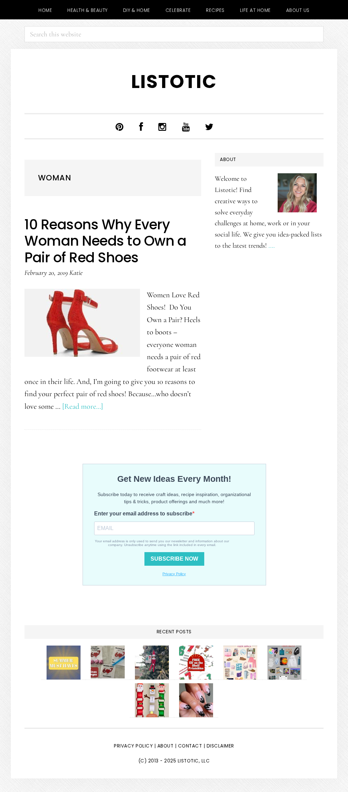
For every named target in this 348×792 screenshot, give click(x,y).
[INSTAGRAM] (162, 126)
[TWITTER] (209, 126)
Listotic (174, 81)
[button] (231, 128)
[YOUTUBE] (186, 126)
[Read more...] (82, 406)
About (165, 746)
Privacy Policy (133, 746)
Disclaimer (220, 746)
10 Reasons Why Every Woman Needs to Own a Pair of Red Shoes (105, 241)
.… (271, 245)
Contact (191, 746)
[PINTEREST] (119, 126)
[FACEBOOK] (141, 126)
